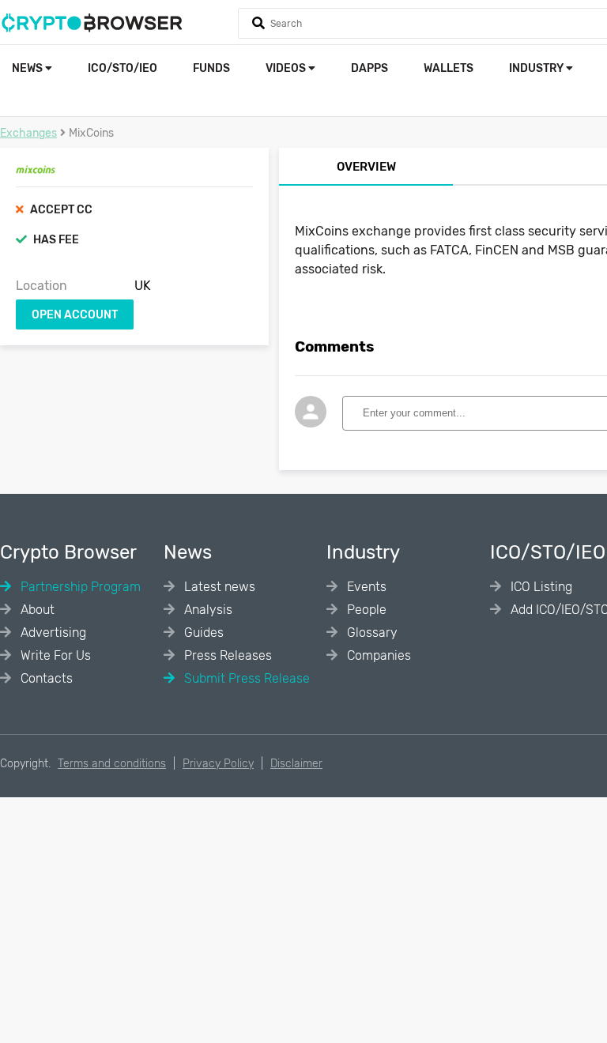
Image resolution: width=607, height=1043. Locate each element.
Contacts (45, 678)
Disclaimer (296, 763)
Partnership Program (79, 586)
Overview (366, 167)
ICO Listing (539, 586)
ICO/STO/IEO (122, 68)
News (28, 68)
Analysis (206, 609)
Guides (202, 632)
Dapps (369, 68)
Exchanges (28, 133)
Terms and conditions (112, 763)
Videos (287, 68)
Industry (537, 68)
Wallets (448, 68)
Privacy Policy (218, 763)
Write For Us (54, 655)
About (36, 609)
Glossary (371, 632)
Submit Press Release (245, 678)
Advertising (51, 632)
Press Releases (226, 655)
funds (211, 68)
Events (365, 586)
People (365, 609)
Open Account (75, 315)
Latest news (218, 586)
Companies (377, 655)
